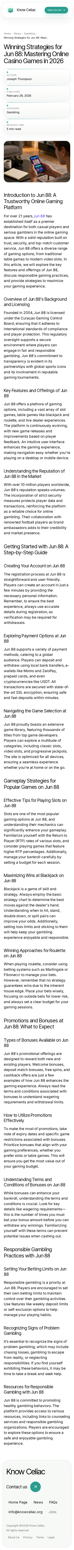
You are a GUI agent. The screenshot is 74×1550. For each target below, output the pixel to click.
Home (7, 33)
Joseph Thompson (19, 79)
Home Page (18, 1502)
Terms (40, 1537)
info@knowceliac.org (26, 1512)
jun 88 (39, 216)
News (17, 33)
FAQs (53, 1502)
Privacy (27, 1537)
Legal (51, 1537)
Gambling (29, 33)
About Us (13, 1537)
